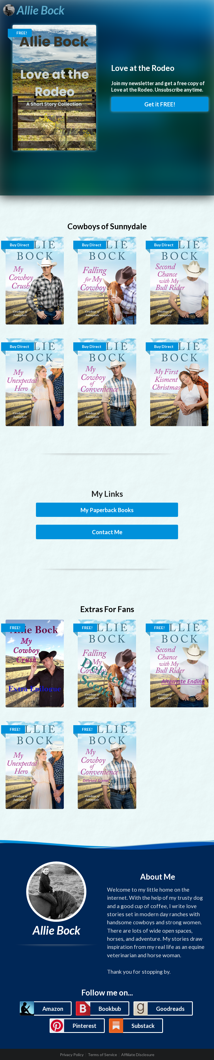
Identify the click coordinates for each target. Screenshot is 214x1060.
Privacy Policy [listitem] (72, 1055)
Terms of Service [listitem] (102, 1055)
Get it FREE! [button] (159, 104)
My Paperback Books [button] (107, 510)
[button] (46, 1008)
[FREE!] (54, 87)
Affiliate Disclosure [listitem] (137, 1055)
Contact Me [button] (107, 532)
